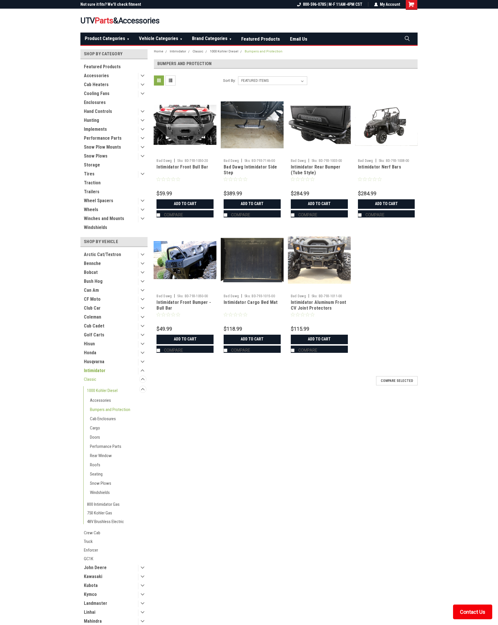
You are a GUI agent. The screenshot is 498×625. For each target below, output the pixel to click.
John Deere (95, 567)
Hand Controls (98, 111)
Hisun (89, 343)
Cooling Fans (97, 93)
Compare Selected (397, 381)
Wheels (91, 209)
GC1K (88, 558)
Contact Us (472, 612)
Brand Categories (211, 38)
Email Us (298, 39)
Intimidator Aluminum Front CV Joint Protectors (318, 305)
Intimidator (94, 370)
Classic (90, 379)
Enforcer (91, 550)
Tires (89, 174)
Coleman (92, 317)
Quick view (185, 151)
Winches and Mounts (104, 218)
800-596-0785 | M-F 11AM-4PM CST (332, 4)
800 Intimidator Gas (103, 504)
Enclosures (95, 102)
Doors (95, 437)
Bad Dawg (164, 161)
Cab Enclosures (103, 418)
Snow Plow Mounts (102, 147)
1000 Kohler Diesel (102, 390)
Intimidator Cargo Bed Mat (251, 302)
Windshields (95, 227)
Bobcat (91, 272)
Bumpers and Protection (110, 409)
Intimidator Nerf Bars (379, 167)
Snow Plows (95, 156)
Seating (96, 474)
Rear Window (101, 455)
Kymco (90, 594)
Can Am (91, 290)
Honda (90, 352)
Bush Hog (93, 281)
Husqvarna (94, 361)
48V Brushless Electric (105, 521)
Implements (95, 129)
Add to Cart (185, 203)
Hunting (91, 120)
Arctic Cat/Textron (102, 254)
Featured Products (260, 39)
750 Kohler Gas (99, 513)
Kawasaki (93, 576)
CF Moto (92, 299)
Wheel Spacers (98, 200)
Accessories (96, 75)
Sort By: (229, 80)
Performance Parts (103, 138)
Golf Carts (94, 335)
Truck (88, 541)
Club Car (92, 308)
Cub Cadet (94, 326)
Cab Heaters (96, 84)
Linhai (89, 612)
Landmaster (95, 603)
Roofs (95, 464)
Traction (92, 182)
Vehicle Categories (160, 38)
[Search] (407, 38)
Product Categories (107, 38)
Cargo (95, 428)
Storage (92, 165)
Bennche (92, 263)
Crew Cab (92, 532)
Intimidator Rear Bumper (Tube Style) (316, 169)
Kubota (91, 585)
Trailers (91, 191)
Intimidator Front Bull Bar (182, 167)
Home (158, 51)
